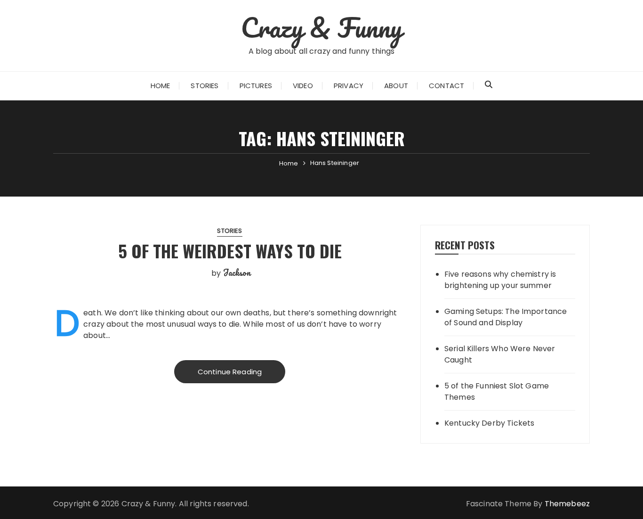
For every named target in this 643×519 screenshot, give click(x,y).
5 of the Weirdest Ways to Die (230, 250)
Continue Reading (230, 372)
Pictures (256, 86)
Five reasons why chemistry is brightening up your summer (500, 280)
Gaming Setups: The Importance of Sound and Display (505, 317)
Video (303, 86)
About (396, 86)
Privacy (348, 86)
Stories (204, 86)
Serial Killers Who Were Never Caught (499, 354)
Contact (446, 86)
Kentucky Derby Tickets (489, 423)
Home (160, 86)
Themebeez (567, 503)
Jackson (236, 272)
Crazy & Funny (321, 27)
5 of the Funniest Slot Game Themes (496, 391)
